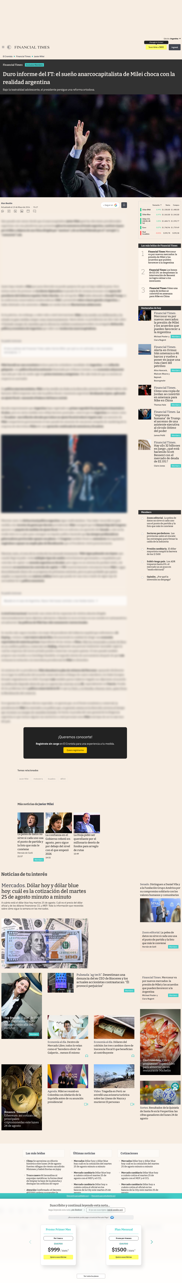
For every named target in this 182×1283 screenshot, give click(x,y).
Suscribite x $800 (156, 47)
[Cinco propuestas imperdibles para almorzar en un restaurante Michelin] (160, 1042)
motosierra (38, 778)
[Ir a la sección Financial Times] (32, 47)
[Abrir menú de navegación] (3, 47)
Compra (176, 205)
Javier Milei (39, 56)
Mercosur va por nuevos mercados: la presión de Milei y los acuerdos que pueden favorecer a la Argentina (162, 257)
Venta (168, 205)
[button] (175, 1087)
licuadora (51, 778)
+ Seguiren (111, 205)
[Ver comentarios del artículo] (34, 211)
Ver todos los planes (91, 1276)
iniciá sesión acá (115, 1210)
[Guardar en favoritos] (124, 205)
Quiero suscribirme (58, 1257)
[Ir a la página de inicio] (9, 47)
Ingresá (174, 47)
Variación (156, 205)
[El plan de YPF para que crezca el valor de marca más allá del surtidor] (21, 1006)
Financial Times (23, 56)
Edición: (171, 38)
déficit (63, 778)
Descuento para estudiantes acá (103, 1196)
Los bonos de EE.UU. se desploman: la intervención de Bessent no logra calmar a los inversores (163, 275)
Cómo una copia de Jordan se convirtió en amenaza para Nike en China (163, 292)
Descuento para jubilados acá (78, 1196)
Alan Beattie (6, 203)
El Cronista (8, 56)
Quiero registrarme (75, 750)
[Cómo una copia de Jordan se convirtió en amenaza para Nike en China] (144, 390)
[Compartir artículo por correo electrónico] (28, 211)
